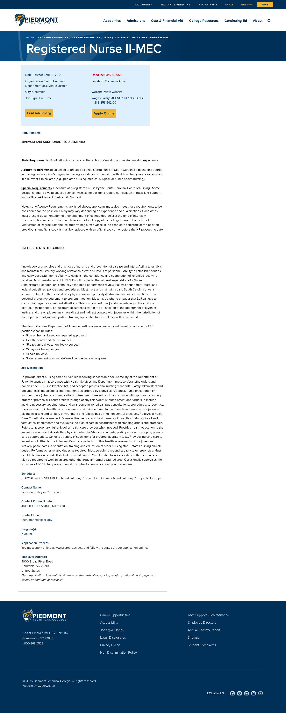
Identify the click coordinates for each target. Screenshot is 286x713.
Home (30, 37)
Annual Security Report (204, 630)
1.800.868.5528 (32, 643)
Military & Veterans (175, 4)
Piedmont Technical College (36, 18)
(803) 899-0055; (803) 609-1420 (43, 506)
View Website (113, 92)
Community (143, 4)
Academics (112, 20)
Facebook (232, 693)
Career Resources (86, 37)
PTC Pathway (208, 4)
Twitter (239, 693)
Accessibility (109, 622)
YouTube (260, 693)
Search (269, 21)
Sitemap (194, 637)
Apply (229, 4)
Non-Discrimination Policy (118, 652)
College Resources (204, 20)
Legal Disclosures (113, 637)
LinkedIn (246, 693)
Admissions (136, 20)
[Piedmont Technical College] (55, 615)
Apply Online (104, 113)
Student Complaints (202, 645)
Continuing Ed (236, 20)
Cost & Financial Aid (167, 20)
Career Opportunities (115, 615)
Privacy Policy (110, 645)
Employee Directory (202, 622)
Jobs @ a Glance (116, 37)
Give (265, 4)
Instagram (253, 693)
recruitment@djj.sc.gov (36, 520)
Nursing (26, 533)
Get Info (247, 4)
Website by (38, 685)
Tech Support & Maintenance (208, 615)
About (257, 20)
